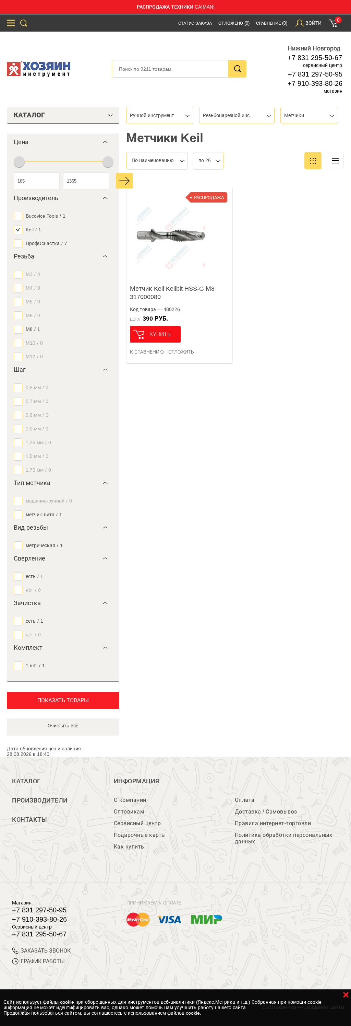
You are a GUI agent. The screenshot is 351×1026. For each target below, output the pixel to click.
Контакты (29, 819)
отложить (181, 352)
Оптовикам (129, 812)
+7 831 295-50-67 (315, 57)
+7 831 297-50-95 (315, 74)
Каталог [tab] (29, 115)
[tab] (63, 142)
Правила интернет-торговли (273, 823)
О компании (130, 800)
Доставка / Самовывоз (266, 812)
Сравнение (271, 23)
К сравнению (147, 352)
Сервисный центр (137, 823)
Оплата (245, 800)
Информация (136, 781)
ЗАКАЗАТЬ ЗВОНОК (46, 951)
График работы (43, 961)
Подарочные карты (140, 835)
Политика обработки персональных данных (283, 838)
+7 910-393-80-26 (315, 83)
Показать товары (63, 700)
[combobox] (159, 115)
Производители (40, 800)
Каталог (26, 781)
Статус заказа (195, 23)
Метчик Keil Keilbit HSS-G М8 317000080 (172, 292)
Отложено (234, 23)
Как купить (129, 847)
